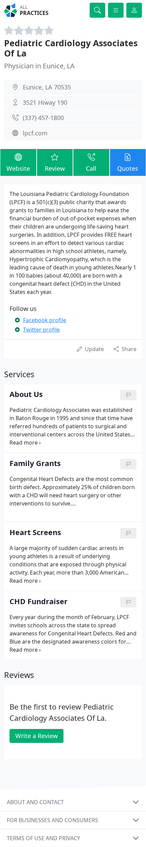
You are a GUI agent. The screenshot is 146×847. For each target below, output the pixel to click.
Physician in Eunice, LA (39, 65)
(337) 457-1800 (43, 118)
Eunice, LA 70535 (47, 87)
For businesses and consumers (52, 820)
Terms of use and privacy (43, 838)
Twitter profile (41, 329)
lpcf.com (35, 133)
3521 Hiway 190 (45, 102)
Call (91, 168)
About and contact (35, 802)
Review (55, 168)
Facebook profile (44, 320)
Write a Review (36, 736)
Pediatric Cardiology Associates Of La (71, 48)
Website (18, 168)
